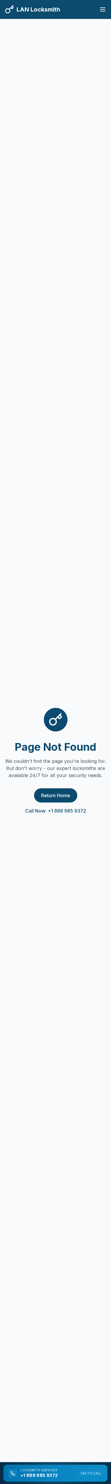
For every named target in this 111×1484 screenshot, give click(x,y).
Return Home (55, 795)
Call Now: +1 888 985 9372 (55, 811)
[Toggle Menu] (102, 9)
